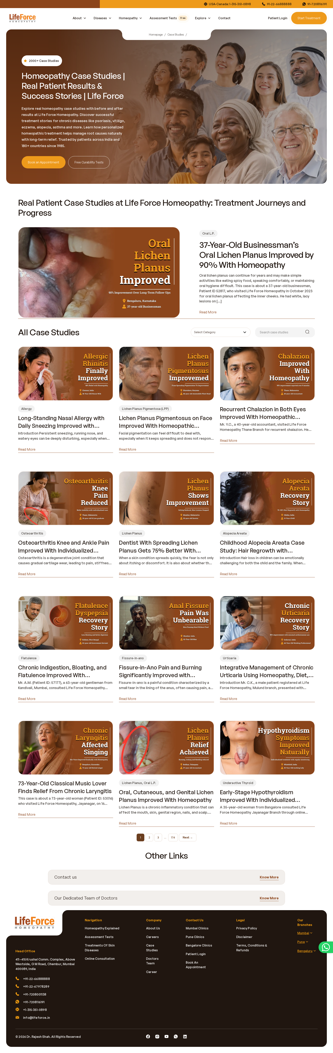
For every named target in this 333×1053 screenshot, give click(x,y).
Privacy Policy (246, 928)
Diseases (100, 18)
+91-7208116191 (34, 1002)
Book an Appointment (43, 162)
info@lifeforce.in (36, 1018)
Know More (269, 877)
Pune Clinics (195, 937)
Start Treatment (309, 18)
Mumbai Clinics (197, 928)
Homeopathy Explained (102, 928)
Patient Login (277, 18)
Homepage (156, 34)
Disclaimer (244, 937)
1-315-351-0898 (240, 4)
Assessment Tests (167, 18)
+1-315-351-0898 (35, 1010)
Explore (200, 18)
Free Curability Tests (89, 162)
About (77, 18)
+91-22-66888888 (36, 979)
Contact (224, 18)
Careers (152, 937)
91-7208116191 (317, 4)
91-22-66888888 (279, 4)
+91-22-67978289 (36, 986)
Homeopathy (128, 18)
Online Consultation (100, 959)
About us (153, 928)
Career (151, 972)
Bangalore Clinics (199, 945)
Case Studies (175, 34)
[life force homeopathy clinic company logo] (37, 925)
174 (173, 837)
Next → (188, 837)
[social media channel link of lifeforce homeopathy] (148, 1036)
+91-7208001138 (34, 994)
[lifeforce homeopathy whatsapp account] (326, 947)
